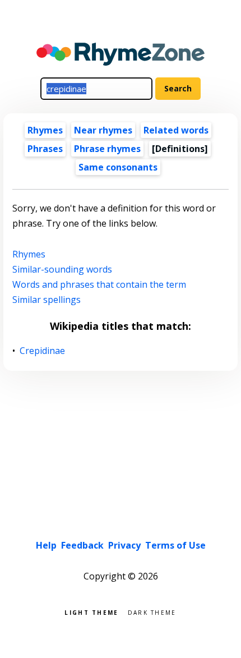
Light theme (91, 611)
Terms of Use (175, 545)
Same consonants (117, 167)
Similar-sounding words (62, 269)
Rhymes (45, 130)
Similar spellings (46, 299)
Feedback (82, 545)
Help (46, 545)
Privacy (124, 545)
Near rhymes (103, 130)
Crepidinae (42, 351)
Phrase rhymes (107, 148)
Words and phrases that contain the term (99, 284)
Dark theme (152, 611)
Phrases (45, 148)
